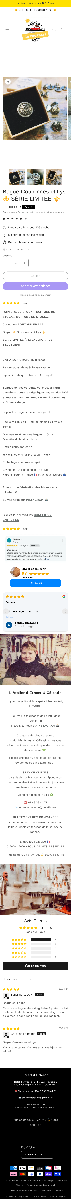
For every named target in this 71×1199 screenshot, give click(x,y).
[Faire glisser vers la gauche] (4, 178)
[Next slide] (65, 611)
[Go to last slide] (6, 611)
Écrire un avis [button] (35, 965)
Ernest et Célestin (34, 569)
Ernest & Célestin (21, 1181)
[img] (11, 989)
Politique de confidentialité (24, 1191)
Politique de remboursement (41, 1185)
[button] (7, 30)
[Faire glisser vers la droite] (67, 178)
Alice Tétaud (23, 623)
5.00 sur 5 (45, 928)
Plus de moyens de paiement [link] (35, 295)
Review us (35, 583)
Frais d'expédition (26, 212)
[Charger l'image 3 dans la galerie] (54, 177)
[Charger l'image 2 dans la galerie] (35, 177)
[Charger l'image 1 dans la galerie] (17, 177)
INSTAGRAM (35, 499)
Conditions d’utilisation (52, 1191)
